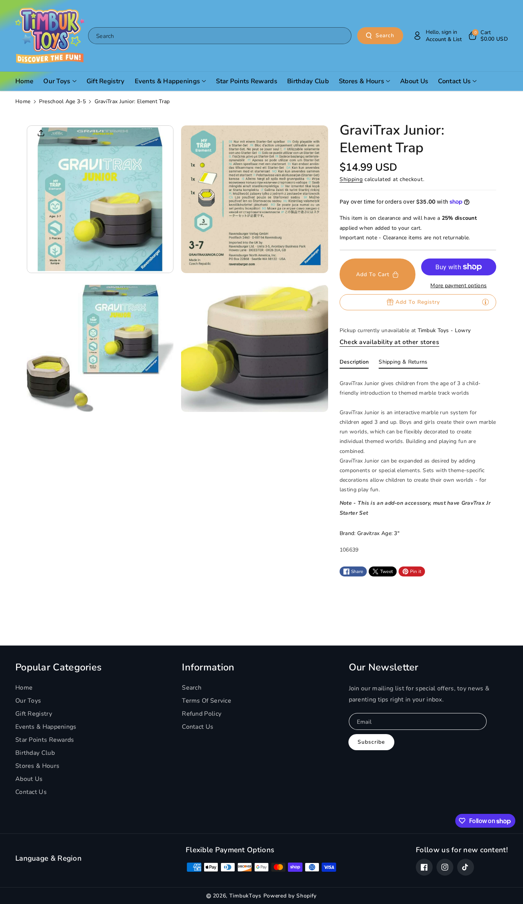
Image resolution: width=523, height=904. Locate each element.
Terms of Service (206, 701)
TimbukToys (245, 895)
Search (385, 35)
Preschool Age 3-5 (62, 101)
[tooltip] (485, 302)
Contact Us (31, 792)
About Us (28, 779)
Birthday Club (35, 753)
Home (22, 101)
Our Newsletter (383, 667)
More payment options (458, 285)
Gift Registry (33, 714)
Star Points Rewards (44, 740)
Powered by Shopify (290, 895)
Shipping (351, 179)
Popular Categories (58, 667)
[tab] (354, 364)
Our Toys (28, 701)
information (208, 667)
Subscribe (371, 742)
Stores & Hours (37, 766)
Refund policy (201, 714)
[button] (487, 35)
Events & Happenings (46, 727)
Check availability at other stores (389, 342)
